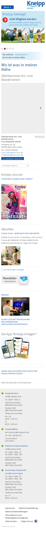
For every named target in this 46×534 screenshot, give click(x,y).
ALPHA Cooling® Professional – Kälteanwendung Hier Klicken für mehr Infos (16, 321)
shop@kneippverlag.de (14, 473)
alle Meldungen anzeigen (13, 269)
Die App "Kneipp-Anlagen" (19, 334)
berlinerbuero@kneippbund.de (17, 432)
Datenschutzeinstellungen (16, 511)
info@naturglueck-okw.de (12, 155)
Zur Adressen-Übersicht (12, 158)
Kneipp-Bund (20, 54)
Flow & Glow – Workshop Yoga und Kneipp (20, 233)
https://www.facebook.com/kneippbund (36, 521)
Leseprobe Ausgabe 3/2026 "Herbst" (17, 179)
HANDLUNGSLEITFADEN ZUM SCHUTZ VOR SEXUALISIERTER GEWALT (19, 372)
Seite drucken (11, 521)
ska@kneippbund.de (13, 449)
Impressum (10, 508)
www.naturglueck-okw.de (12, 152)
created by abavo (8, 526)
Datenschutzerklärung (28, 508)
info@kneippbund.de (13, 396)
